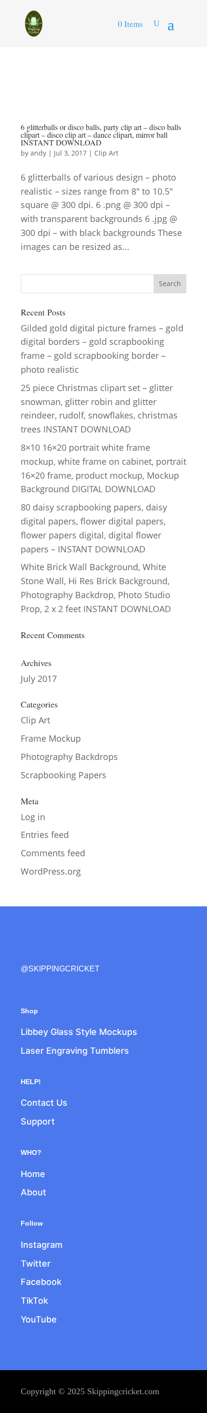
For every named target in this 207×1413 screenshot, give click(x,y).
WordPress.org (51, 871)
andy (38, 152)
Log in (33, 817)
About (33, 1192)
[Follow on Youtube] (109, 952)
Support (38, 1121)
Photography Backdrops (69, 756)
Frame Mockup (51, 738)
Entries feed (45, 834)
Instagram (42, 1245)
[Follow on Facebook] (28, 952)
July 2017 (39, 678)
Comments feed (53, 853)
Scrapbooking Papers (63, 775)
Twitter (36, 1263)
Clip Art (106, 152)
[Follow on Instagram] (69, 952)
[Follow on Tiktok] (89, 952)
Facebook (41, 1282)
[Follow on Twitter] (48, 952)
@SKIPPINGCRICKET (60, 969)
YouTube (39, 1319)
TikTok (34, 1300)
